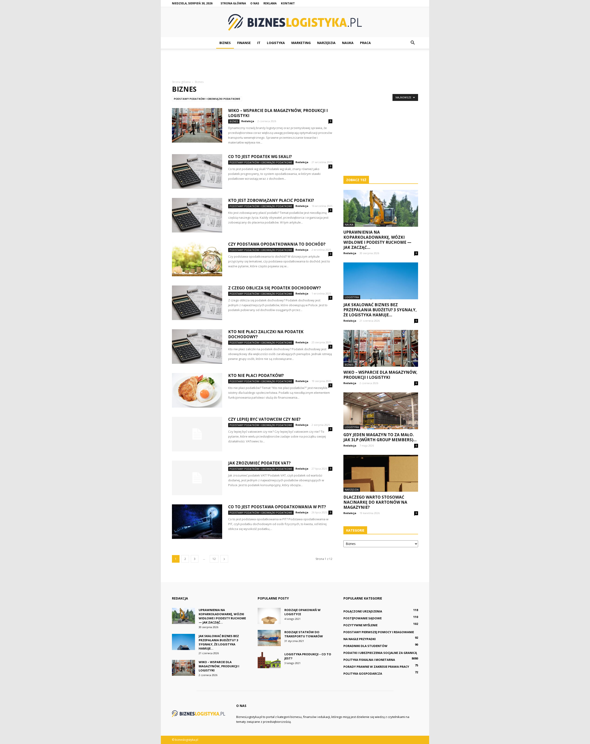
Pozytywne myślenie (360, 625)
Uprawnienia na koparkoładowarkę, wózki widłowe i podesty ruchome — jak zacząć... (377, 239)
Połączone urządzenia (362, 611)
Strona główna (233, 3)
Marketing (301, 43)
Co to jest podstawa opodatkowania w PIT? (277, 506)
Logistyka (276, 43)
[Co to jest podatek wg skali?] (197, 171)
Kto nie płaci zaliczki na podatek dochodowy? (266, 334)
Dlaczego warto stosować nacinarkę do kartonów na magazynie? (375, 502)
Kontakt (288, 3)
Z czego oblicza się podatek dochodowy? (274, 288)
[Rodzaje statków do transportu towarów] (269, 638)
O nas (254, 3)
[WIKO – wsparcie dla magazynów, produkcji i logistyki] (197, 125)
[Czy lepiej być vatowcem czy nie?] (197, 434)
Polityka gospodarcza (362, 673)
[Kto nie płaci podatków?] (197, 390)
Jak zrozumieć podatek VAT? (259, 463)
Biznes (225, 43)
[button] (412, 42)
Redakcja (247, 121)
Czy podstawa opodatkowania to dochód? (276, 244)
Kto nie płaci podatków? (256, 375)
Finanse (244, 43)
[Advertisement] (295, 64)
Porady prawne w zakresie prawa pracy (376, 667)
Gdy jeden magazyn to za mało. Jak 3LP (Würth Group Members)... (380, 437)
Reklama (270, 3)
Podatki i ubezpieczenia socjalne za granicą (380, 653)
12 (214, 559)
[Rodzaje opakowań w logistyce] (269, 616)
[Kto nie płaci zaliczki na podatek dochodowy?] (197, 346)
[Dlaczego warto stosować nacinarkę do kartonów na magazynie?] (380, 473)
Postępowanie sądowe (362, 618)
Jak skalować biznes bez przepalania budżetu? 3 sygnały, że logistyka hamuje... (380, 310)
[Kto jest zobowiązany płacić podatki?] (197, 215)
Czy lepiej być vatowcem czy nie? (264, 419)
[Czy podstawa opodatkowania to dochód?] (197, 259)
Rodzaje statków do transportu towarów (303, 634)
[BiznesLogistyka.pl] (295, 22)
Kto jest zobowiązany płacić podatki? (271, 200)
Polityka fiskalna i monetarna (369, 660)
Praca (365, 43)
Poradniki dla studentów (365, 646)
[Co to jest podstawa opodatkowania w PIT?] (197, 521)
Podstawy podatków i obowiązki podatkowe (207, 98)
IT (258, 43)
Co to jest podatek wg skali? (260, 156)
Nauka (348, 43)
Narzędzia (326, 43)
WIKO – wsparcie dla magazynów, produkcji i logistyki (278, 113)
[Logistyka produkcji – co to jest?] (269, 660)
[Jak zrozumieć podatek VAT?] (197, 478)
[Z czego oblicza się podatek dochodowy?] (197, 302)
